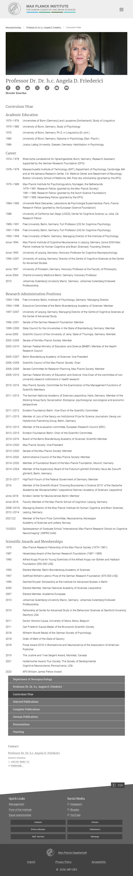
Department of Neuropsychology (32, 679)
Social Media (76, 798)
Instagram (76, 804)
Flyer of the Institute (20, 809)
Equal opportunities (20, 815)
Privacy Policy (63, 862)
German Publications (25, 716)
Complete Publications (26, 709)
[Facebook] (8, 87)
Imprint (31, 862)
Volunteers (95, 829)
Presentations (21, 724)
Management (16, 804)
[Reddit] (27, 87)
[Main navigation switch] (121, 9)
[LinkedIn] (17, 87)
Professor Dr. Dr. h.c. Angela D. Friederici (37, 686)
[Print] (66, 87)
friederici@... (17, 765)
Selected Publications (25, 701)
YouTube (75, 815)
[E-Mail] (56, 87)
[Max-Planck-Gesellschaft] (52, 853)
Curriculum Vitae (23, 694)
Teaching (18, 731)
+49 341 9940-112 (20, 761)
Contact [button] (13, 746)
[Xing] (47, 87)
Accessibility (99, 862)
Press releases (38, 829)
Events (95, 822)
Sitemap (95, 836)
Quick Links (17, 798)
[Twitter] (37, 87)
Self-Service (38, 836)
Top (120, 785)
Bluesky (74, 809)
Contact (38, 822)
